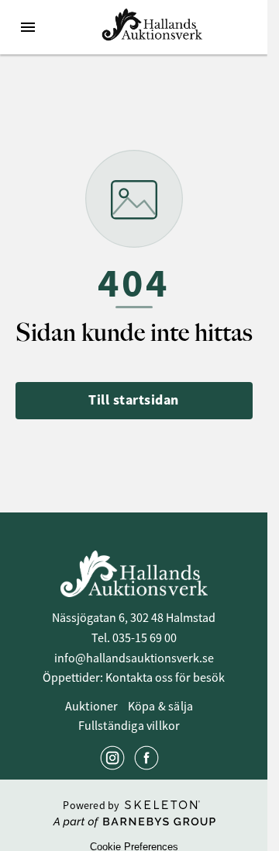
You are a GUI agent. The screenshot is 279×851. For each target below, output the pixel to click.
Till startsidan (133, 400)
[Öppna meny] (27, 27)
